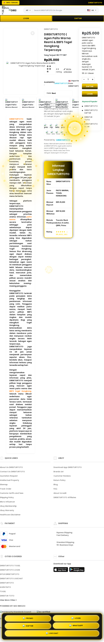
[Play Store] (76, 570)
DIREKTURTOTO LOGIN (10, 570)
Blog (56, 484)
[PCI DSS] (15, 612)
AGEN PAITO (5, 587)
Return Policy (59, 480)
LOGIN (26, 18)
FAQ (55, 489)
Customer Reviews (62, 476)
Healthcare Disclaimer (10, 514)
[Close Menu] (3, 11)
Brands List (59, 471)
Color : (51, 93)
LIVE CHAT (53, 634)
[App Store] (61, 570)
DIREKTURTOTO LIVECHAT (11, 578)
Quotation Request (9, 476)
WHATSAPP (78, 626)
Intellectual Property (9, 480)
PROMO (29, 617)
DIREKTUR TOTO (7, 595)
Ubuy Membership (8, 506)
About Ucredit (60, 493)
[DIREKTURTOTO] (12, 10)
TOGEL (3, 591)
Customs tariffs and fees (11, 493)
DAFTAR (78, 18)
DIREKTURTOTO (16, 119)
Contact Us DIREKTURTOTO (12, 471)
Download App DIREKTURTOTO (68, 467)
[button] (33, 33)
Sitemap (4, 484)
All (27, 10)
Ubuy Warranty (7, 510)
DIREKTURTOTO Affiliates (65, 497)
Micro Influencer (7, 501)
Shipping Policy (7, 497)
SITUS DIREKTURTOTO (9, 574)
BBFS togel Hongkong (20, 391)
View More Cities (8, 600)
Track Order (5, 489)
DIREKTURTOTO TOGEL (10, 565)
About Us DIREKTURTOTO (11, 467)
